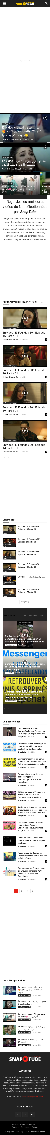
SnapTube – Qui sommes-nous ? (24, 1124)
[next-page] (8, 457)
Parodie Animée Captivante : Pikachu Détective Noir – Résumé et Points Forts (32, 855)
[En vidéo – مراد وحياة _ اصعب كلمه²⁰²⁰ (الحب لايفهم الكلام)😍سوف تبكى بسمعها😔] (25, 134)
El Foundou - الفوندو (9, 328)
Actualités (33, 616)
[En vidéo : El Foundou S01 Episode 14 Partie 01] (25, 431)
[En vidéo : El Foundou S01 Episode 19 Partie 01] (25, 393)
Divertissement (11, 645)
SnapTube (22, 645)
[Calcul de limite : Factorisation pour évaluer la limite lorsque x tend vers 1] (9, 841)
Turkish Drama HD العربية (11, 139)
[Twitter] (25, 1114)
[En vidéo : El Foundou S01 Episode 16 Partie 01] (25, 318)
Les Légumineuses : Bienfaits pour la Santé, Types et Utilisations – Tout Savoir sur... (31, 825)
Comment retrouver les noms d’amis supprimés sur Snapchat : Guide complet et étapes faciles (24, 694)
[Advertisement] (25, 33)
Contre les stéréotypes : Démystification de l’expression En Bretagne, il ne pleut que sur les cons (24, 639)
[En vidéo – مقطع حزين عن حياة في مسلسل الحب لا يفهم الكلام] (25, 161)
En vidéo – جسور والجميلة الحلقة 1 (32, 577)
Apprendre (9, 673)
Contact (35, 1127)
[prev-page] (4, 457)
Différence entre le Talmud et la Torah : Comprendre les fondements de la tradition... (31, 794)
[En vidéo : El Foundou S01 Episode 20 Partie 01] (25, 356)
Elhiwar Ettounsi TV (10, 339)
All (25, 616)
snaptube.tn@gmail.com (32, 1096)
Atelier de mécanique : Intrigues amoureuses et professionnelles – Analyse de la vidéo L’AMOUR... (32, 810)
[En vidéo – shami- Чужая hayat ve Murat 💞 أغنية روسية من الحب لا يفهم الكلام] (20, 186)
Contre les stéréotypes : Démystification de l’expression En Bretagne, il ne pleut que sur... (32, 731)
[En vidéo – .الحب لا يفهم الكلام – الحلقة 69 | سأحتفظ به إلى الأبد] (9, 1042)
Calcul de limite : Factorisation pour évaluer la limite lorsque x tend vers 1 (31, 840)
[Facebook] (18, 1114)
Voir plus (24, 602)
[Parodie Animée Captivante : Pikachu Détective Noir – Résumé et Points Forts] (9, 856)
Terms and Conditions (20, 1127)
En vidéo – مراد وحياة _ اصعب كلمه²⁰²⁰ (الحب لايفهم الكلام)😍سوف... (30, 989)
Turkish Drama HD (8, 582)
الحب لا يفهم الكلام (8, 124)
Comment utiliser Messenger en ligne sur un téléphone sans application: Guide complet (25, 667)
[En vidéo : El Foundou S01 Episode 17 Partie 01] (9, 592)
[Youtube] (32, 1114)
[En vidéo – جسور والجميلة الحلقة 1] (9, 580)
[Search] (46, 3)
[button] (4, 3)
